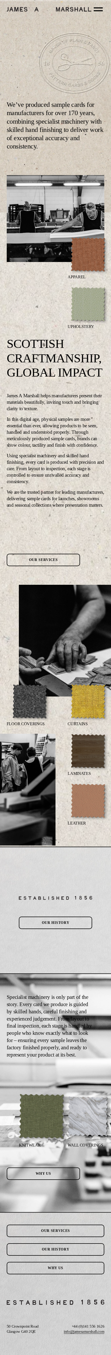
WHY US (43, 1174)
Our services (43, 560)
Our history (55, 923)
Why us (55, 1268)
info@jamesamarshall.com (84, 1331)
